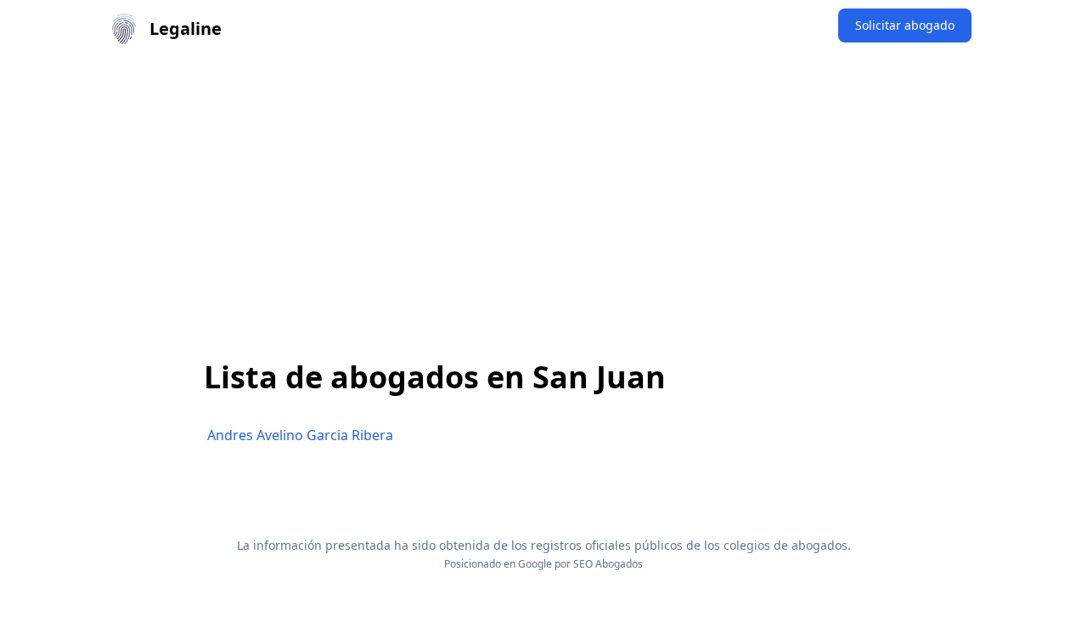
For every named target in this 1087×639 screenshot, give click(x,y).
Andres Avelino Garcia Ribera (300, 435)
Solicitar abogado (905, 25)
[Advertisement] (543, 185)
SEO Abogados (608, 564)
